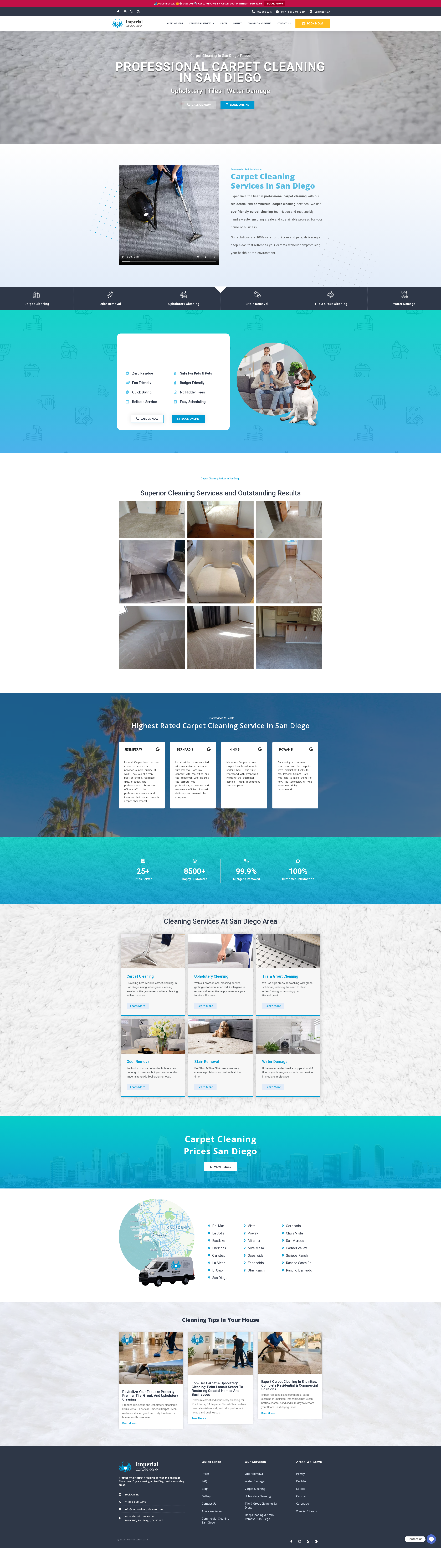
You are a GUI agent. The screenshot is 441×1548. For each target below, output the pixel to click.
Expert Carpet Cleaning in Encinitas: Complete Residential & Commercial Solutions (289, 1385)
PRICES (223, 23)
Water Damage (254, 1481)
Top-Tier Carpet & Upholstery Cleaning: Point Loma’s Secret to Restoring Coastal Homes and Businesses (217, 1389)
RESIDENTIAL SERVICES (200, 23)
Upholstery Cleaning (258, 1496)
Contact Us (209, 1503)
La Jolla (300, 1489)
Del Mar (301, 1481)
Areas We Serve (212, 1511)
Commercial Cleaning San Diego (215, 1520)
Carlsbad (301, 1496)
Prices (205, 1474)
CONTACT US (284, 23)
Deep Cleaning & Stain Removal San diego (259, 1517)
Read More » (129, 1423)
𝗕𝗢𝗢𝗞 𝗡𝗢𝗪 (274, 3)
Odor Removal (254, 1474)
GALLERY (237, 23)
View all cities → (306, 1511)
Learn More (137, 1006)
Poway (300, 1474)
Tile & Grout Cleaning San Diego (261, 1505)
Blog (205, 1489)
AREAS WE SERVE (175, 23)
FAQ (204, 1481)
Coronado (302, 1503)
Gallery (206, 1496)
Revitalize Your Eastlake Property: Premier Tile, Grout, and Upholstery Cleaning (150, 1395)
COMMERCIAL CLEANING (259, 23)
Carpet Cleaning (255, 1489)
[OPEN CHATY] (431, 1539)
